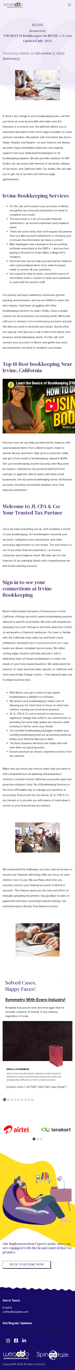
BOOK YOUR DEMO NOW (27, 1264)
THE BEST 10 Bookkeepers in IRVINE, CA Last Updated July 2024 (37, 38)
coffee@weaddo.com (15, 1312)
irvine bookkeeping (38, 321)
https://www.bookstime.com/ (45, 643)
